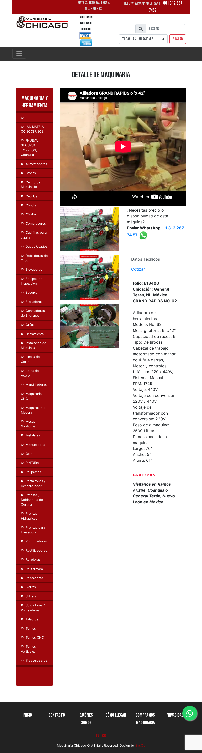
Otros (30, 454)
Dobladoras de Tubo (34, 258)
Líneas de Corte (30, 359)
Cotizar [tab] (138, 269)
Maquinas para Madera (34, 410)
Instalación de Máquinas (33, 345)
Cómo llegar (115, 715)
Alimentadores (36, 164)
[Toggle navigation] (19, 54)
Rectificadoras (36, 550)
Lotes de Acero (30, 373)
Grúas (30, 325)
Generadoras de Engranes (33, 313)
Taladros (32, 619)
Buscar (178, 39)
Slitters (31, 596)
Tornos (31, 628)
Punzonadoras (36, 541)
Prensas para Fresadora (33, 530)
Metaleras (33, 435)
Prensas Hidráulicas (29, 516)
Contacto (57, 715)
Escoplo (32, 292)
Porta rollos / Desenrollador (33, 483)
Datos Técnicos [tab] (145, 259)
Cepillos (31, 196)
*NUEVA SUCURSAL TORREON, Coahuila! (29, 148)
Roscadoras (34, 578)
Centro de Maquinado (30, 184)
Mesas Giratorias (28, 424)
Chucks (31, 205)
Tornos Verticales (28, 649)
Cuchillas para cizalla (34, 235)
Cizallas (31, 214)
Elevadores (34, 269)
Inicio (27, 715)
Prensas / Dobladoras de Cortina (32, 499)
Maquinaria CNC (31, 396)
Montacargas (35, 444)
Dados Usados (37, 246)
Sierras (31, 587)
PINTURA (32, 463)
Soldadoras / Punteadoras (33, 607)
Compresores (36, 223)
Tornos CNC (35, 637)
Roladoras (33, 559)
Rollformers (34, 569)
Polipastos (33, 472)
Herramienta (35, 334)
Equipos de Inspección (31, 281)
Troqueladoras (36, 660)
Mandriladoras (36, 384)
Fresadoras (34, 302)
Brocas (31, 173)
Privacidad (175, 715)
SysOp (140, 745)
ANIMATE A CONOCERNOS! (33, 129)
